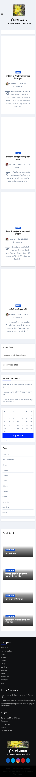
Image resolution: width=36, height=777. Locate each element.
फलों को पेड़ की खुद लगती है (18, 309)
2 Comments (17, 317)
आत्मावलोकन (6, 502)
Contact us (5, 724)
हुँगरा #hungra (19, 20)
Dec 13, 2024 (23, 84)
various (5, 491)
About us (6, 454)
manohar (12, 84)
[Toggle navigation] (2, 14)
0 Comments (17, 87)
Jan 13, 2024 (23, 314)
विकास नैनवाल (6, 384)
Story (4, 481)
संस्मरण (18, 72)
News (4, 465)
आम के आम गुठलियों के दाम (14, 599)
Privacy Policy (6, 731)
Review (5, 476)
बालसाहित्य (5, 507)
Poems (5, 470)
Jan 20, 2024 (23, 239)
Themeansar (17, 774)
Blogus (28, 771)
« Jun (5, 440)
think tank (6, 486)
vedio (4, 497)
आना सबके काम (11, 553)
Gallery (3, 727)
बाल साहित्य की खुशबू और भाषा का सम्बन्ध (23, 700)
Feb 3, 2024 (22, 164)
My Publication (8, 460)
